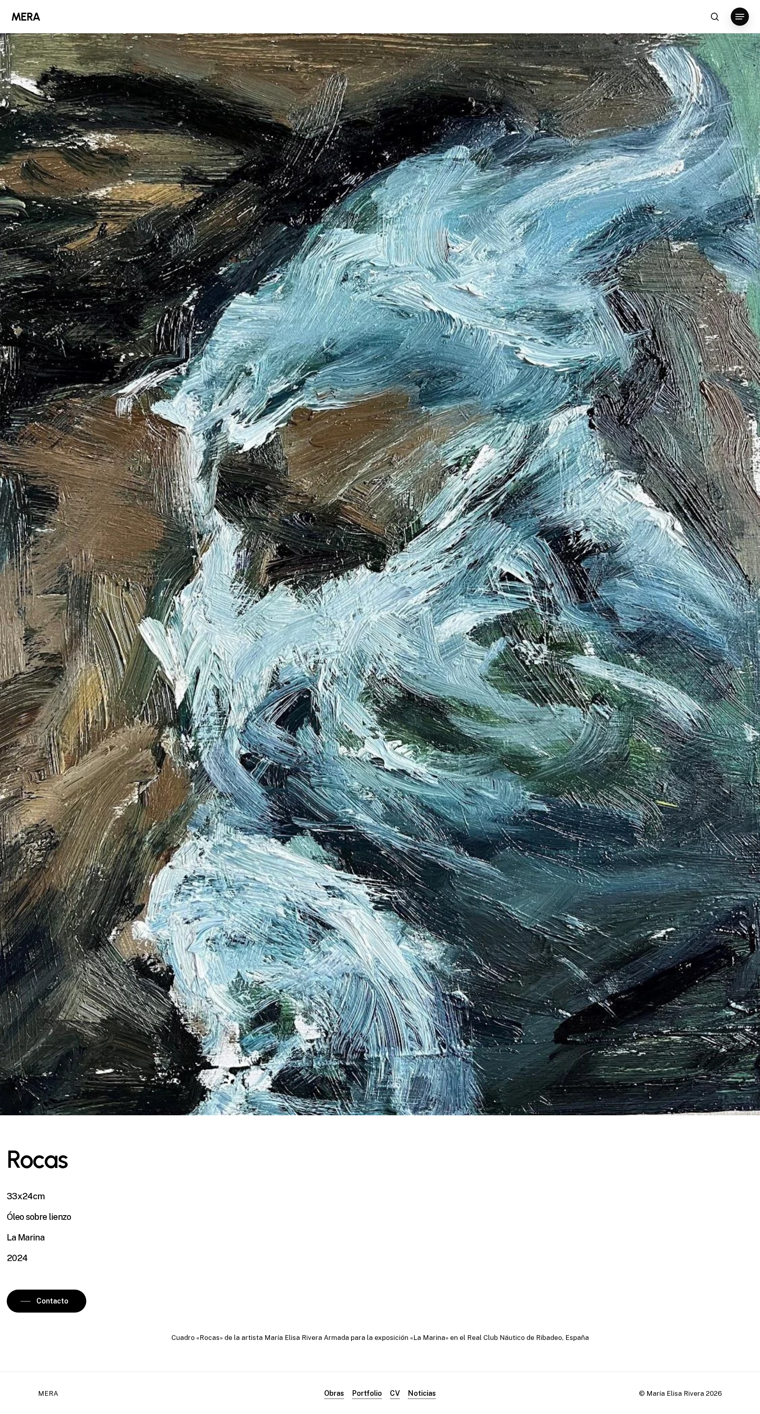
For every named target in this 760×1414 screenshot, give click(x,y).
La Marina (25, 1237)
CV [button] (395, 1393)
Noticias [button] (422, 1393)
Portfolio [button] (367, 1393)
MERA (25, 16)
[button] (740, 17)
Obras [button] (334, 1393)
